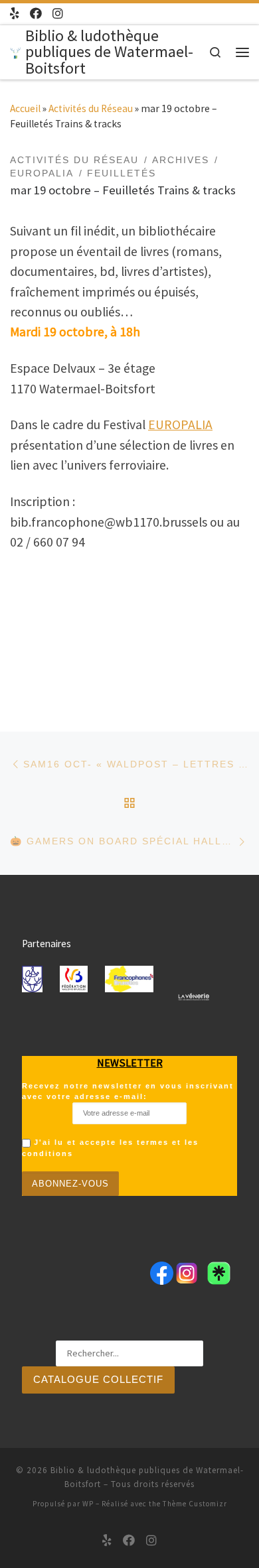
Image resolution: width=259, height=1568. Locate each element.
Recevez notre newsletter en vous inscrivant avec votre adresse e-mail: (128, 1091)
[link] (180, 424)
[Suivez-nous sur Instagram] (57, 13)
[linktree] (14, 13)
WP (88, 1503)
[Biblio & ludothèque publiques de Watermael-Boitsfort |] (15, 51)
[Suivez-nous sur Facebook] (36, 13)
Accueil (25, 108)
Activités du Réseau (90, 108)
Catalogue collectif (98, 1379)
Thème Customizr (195, 1503)
